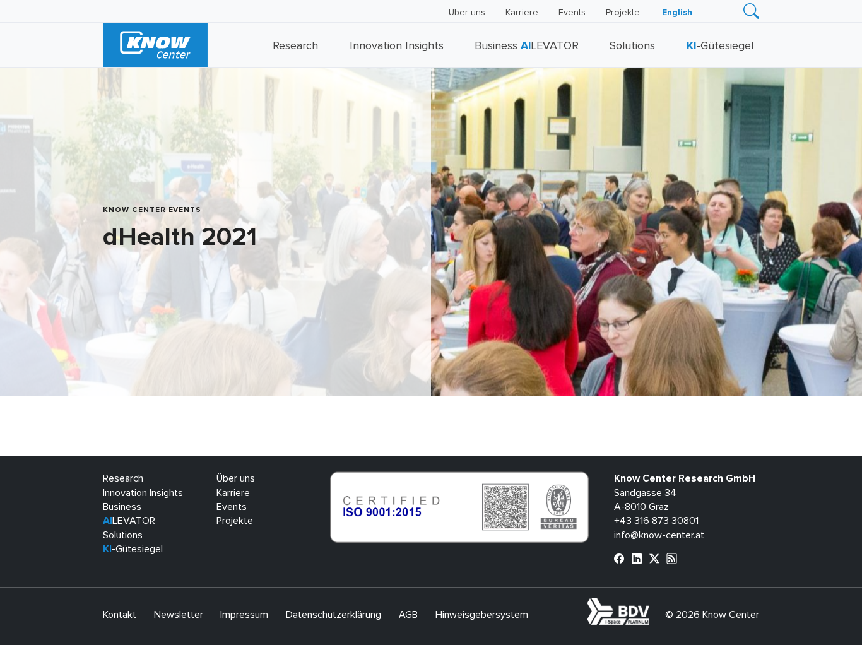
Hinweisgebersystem (481, 615)
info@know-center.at (659, 535)
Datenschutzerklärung (333, 615)
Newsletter (178, 615)
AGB (408, 615)
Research (295, 46)
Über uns (467, 12)
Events (572, 12)
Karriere (521, 12)
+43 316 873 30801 (656, 521)
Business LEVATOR (527, 46)
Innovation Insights (397, 46)
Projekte (623, 12)
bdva (652, 605)
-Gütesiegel (720, 46)
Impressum (244, 615)
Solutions (632, 46)
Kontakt (119, 615)
